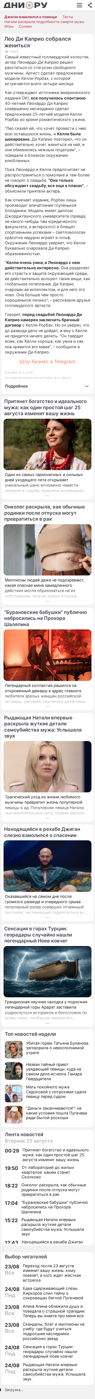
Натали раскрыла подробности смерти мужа (44, 21)
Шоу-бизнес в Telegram (47, 361)
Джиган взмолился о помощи (30, 17)
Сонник (25, 26)
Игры (8, 26)
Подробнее (16, 386)
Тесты (68, 17)
